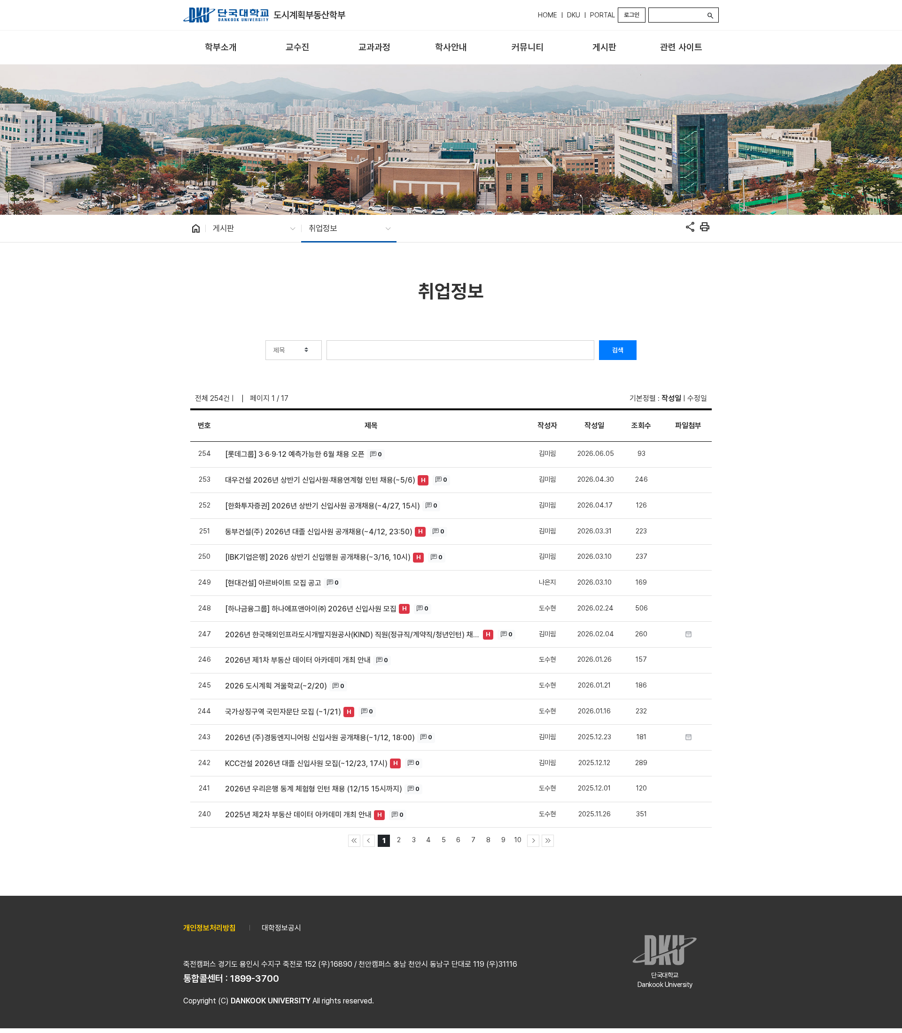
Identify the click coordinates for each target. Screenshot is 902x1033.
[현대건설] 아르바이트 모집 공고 (273, 583)
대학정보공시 (281, 927)
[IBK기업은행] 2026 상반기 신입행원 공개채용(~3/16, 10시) (318, 557)
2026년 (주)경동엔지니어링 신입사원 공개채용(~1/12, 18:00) (320, 737)
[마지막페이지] (548, 841)
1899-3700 (254, 978)
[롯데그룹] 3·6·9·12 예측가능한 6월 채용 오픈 (295, 454)
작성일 (671, 398)
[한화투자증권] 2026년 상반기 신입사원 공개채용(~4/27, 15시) (322, 505)
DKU (573, 15)
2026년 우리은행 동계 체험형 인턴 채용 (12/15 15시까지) (313, 788)
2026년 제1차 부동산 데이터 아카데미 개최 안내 (298, 660)
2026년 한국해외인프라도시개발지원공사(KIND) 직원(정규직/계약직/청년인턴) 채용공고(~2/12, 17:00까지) (353, 634)
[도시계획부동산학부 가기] (226, 15)
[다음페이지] (533, 841)
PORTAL (602, 15)
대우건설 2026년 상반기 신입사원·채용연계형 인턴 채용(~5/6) (320, 480)
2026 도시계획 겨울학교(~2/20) (276, 685)
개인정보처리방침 (209, 927)
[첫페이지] (354, 841)
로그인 (631, 14)
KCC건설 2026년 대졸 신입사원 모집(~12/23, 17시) (306, 763)
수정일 (697, 398)
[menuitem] (220, 47)
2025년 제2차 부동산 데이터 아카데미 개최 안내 (298, 814)
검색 (617, 350)
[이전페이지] (369, 841)
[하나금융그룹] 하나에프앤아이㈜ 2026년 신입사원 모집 (311, 608)
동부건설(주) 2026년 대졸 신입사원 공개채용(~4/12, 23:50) (318, 531)
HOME (547, 15)
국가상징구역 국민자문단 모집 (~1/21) (283, 711)
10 (517, 840)
